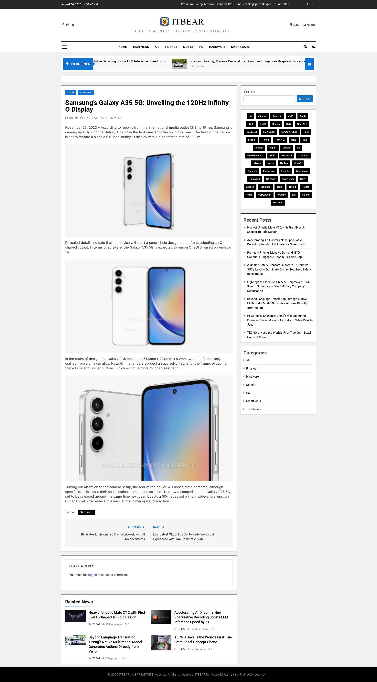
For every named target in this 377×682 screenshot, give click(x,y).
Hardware (217, 47)
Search (249, 91)
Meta (272, 155)
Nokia (270, 163)
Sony (303, 179)
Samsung (86, 512)
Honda (265, 139)
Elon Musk (269, 132)
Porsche (285, 171)
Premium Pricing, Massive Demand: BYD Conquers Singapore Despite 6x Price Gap (223, 61)
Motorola (303, 155)
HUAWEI (280, 139)
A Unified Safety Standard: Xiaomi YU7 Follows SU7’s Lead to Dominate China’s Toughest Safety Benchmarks (279, 269)
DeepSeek (252, 132)
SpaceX (250, 187)
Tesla (279, 187)
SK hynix (270, 179)
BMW (263, 124)
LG (298, 147)
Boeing (276, 124)
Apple (303, 116)
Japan (272, 147)
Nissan (257, 163)
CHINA (235, 674)
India (293, 139)
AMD (290, 116)
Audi (251, 124)
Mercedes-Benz (255, 155)
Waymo (282, 194)
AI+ (157, 47)
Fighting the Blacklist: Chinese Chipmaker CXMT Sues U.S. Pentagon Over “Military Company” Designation (279, 286)
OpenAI (298, 163)
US (226, 674)
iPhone (259, 147)
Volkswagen (264, 194)
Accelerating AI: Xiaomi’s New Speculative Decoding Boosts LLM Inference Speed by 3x (201, 617)
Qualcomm (301, 171)
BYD (288, 124)
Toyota (305, 187)
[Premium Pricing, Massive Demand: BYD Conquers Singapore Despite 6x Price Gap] (153, 64)
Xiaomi (305, 194)
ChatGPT (302, 124)
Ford (306, 132)
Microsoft (287, 155)
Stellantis (265, 187)
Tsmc (249, 194)
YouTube (277, 202)
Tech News (141, 47)
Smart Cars (240, 47)
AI (250, 116)
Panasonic (269, 171)
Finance (171, 47)
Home (122, 47)
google (251, 139)
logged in (93, 575)
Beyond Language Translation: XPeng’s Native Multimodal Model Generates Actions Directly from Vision (277, 303)
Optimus (252, 171)
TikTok (292, 187)
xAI (294, 194)
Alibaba (262, 116)
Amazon (277, 116)
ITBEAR (73, 118)
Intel (305, 139)
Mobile (188, 47)
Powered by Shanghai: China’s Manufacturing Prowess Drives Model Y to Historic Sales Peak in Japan (280, 320)
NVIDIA (284, 163)
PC (201, 47)
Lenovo (287, 147)
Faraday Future (289, 132)
